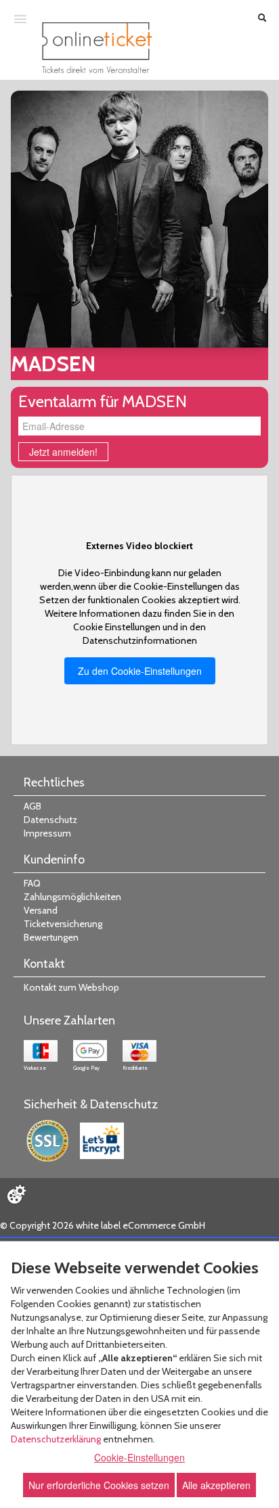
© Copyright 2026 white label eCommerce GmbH (102, 1225)
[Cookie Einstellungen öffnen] (16, 1194)
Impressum (47, 833)
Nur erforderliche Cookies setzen (98, 1485)
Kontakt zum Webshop (71, 987)
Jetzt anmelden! (63, 451)
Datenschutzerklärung (56, 1439)
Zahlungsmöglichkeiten (72, 897)
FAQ (32, 883)
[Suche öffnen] (262, 18)
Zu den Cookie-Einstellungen (140, 671)
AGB (32, 806)
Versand (41, 910)
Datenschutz (50, 820)
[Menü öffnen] (20, 18)
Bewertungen (51, 937)
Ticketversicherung (63, 924)
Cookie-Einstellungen (139, 1457)
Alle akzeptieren (216, 1485)
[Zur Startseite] (96, 48)
